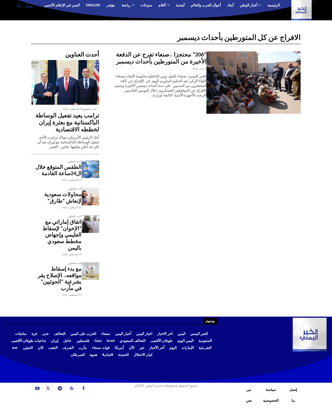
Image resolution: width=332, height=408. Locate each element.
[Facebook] (83, 388)
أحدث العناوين (89, 109)
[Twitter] (48, 388)
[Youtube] (37, 388)
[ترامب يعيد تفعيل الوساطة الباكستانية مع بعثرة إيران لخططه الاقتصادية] (65, 82)
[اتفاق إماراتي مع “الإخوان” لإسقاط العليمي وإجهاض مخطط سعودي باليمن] (90, 224)
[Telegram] (59, 388)
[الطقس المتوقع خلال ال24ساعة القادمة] (90, 169)
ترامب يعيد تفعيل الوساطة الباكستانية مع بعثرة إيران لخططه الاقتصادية (67, 123)
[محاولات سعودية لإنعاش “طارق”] (90, 196)
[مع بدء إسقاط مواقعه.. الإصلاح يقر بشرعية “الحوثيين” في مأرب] (90, 271)
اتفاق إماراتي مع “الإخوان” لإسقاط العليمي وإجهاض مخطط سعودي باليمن (62, 235)
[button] (23, 5)
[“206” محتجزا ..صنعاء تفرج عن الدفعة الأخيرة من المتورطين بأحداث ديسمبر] (253, 82)
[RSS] (71, 388)
